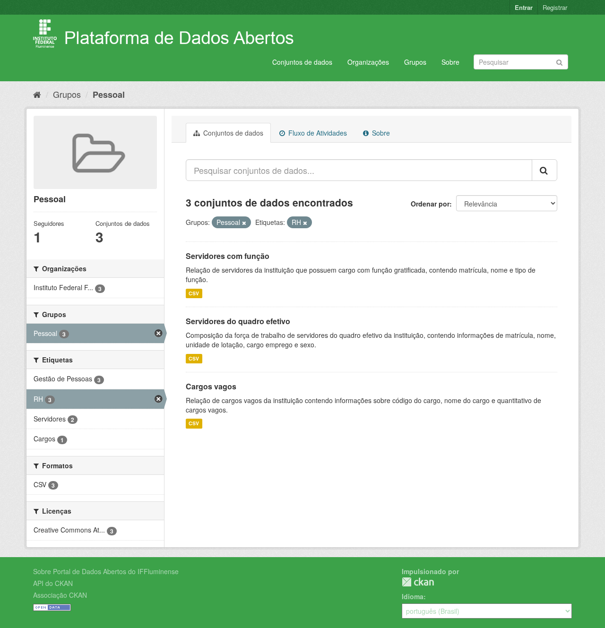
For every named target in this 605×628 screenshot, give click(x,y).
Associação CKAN (60, 595)
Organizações (368, 62)
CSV (194, 293)
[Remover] (244, 222)
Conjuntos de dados (302, 62)
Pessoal (109, 94)
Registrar (555, 7)
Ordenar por (430, 203)
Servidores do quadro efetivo (238, 321)
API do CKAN (53, 583)
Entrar (524, 7)
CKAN (418, 582)
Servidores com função (227, 255)
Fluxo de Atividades (316, 133)
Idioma (413, 596)
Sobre (450, 62)
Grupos (415, 62)
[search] (544, 170)
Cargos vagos (211, 386)
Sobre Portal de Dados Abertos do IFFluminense (106, 571)
